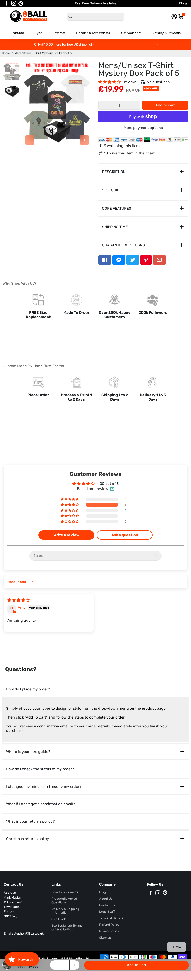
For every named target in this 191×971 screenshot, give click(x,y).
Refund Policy (109, 924)
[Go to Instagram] (14, 3)
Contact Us (107, 905)
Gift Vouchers (131, 33)
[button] (110, 82)
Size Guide (59, 919)
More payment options (143, 127)
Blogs (183, 3)
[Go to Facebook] (6, 3)
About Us (106, 898)
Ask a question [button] (124, 535)
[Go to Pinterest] (20, 3)
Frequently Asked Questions (64, 900)
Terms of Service (111, 918)
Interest (59, 33)
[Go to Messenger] (118, 260)
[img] (18, 600)
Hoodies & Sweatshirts (93, 33)
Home (6, 53)
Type (38, 33)
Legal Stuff (107, 911)
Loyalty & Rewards (167, 33)
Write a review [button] (66, 535)
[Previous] (29, 140)
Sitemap (105, 937)
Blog (102, 892)
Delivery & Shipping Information (65, 910)
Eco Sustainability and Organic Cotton (67, 927)
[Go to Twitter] (132, 260)
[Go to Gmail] (159, 260)
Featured (17, 33)
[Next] (84, 140)
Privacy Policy (109, 931)
